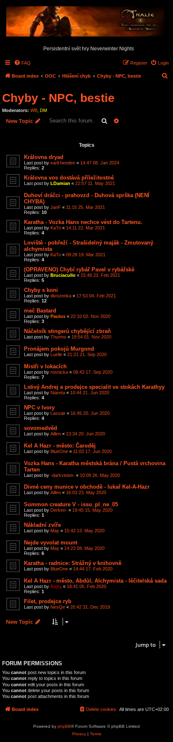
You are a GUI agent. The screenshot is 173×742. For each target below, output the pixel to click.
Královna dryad (43, 157)
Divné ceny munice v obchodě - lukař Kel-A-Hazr (86, 487)
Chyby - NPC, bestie (58, 97)
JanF (55, 207)
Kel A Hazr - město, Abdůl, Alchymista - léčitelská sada (95, 581)
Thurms (58, 336)
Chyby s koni (41, 290)
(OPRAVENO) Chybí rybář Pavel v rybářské (79, 269)
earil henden (62, 162)
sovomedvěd (40, 428)
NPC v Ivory (39, 407)
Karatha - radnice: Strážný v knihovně (72, 563)
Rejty (56, 586)
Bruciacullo (63, 275)
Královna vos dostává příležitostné (69, 177)
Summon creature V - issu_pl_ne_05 (71, 504)
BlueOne (59, 451)
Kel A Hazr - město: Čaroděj (60, 446)
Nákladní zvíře (42, 525)
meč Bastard (40, 310)
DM (43, 110)
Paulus (58, 316)
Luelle (56, 354)
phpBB (64, 726)
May (54, 530)
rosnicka (59, 372)
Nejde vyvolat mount (50, 542)
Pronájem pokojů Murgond (59, 349)
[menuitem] (22, 63)
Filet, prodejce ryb (47, 601)
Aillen (55, 433)
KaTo (55, 227)
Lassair (58, 413)
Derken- (58, 510)
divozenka (60, 295)
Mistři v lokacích (45, 366)
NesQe (57, 606)
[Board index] (86, 22)
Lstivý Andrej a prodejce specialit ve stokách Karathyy (94, 387)
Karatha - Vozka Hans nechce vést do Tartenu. (83, 222)
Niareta (57, 392)
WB (33, 110)
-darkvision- (62, 475)
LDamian (60, 183)
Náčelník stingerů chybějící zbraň (67, 331)
